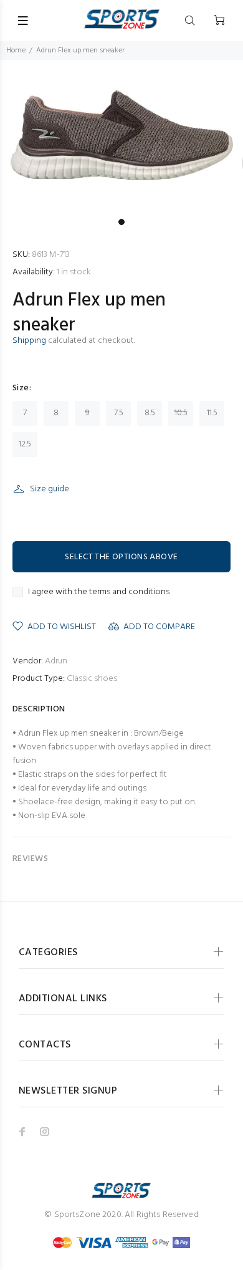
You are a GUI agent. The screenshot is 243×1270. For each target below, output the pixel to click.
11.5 (212, 413)
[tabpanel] (121, 136)
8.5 (150, 413)
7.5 (118, 413)
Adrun (56, 661)
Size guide (49, 489)
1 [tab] (121, 222)
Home (16, 50)
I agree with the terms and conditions (98, 592)
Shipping (29, 341)
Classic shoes (92, 678)
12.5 (25, 444)
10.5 (181, 413)
